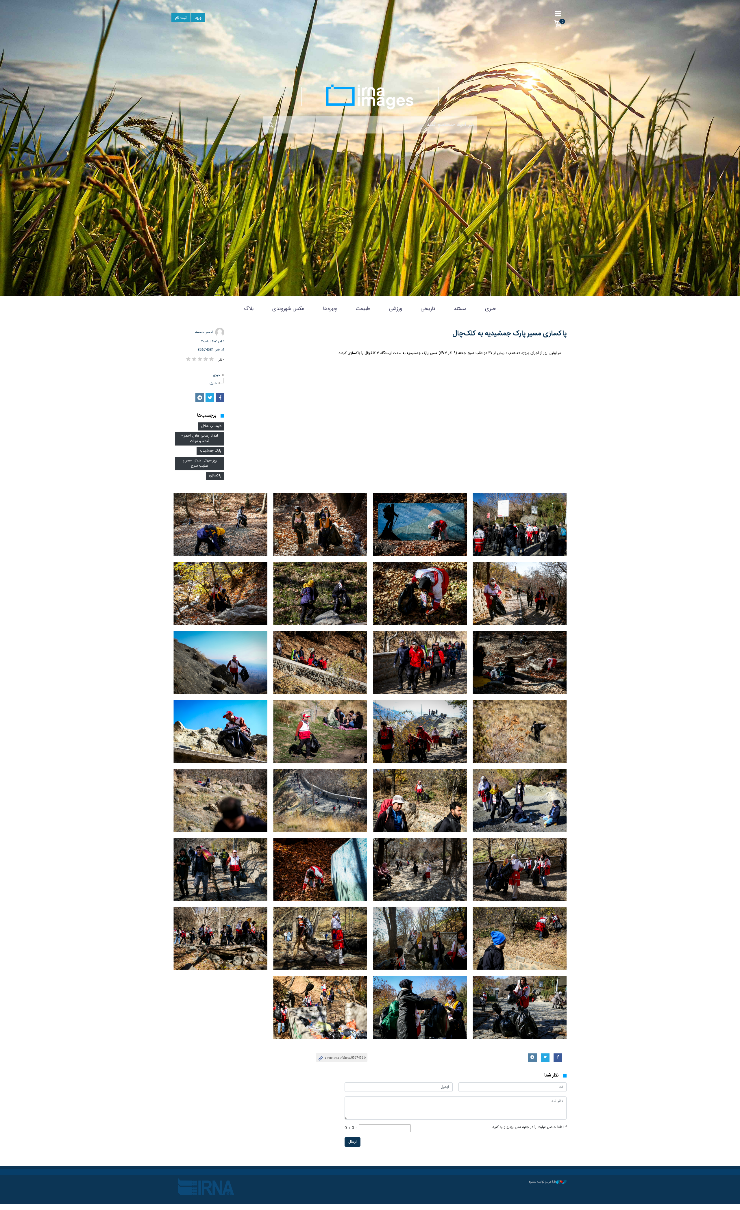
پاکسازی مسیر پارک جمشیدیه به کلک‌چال (509, 333)
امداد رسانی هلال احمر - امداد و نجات (200, 438)
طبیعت (363, 309)
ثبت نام (181, 18)
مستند (460, 309)
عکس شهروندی (288, 309)
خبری (490, 309)
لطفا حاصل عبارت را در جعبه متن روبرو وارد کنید (529, 1127)
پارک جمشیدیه (210, 451)
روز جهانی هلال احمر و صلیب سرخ (200, 463)
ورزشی (395, 309)
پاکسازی (215, 476)
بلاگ (249, 309)
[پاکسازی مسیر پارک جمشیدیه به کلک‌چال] (520, 524)
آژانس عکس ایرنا (370, 97)
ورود (198, 18)
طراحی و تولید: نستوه (542, 1182)
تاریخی (428, 309)
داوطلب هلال (211, 426)
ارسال (352, 1142)
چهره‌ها (330, 309)
